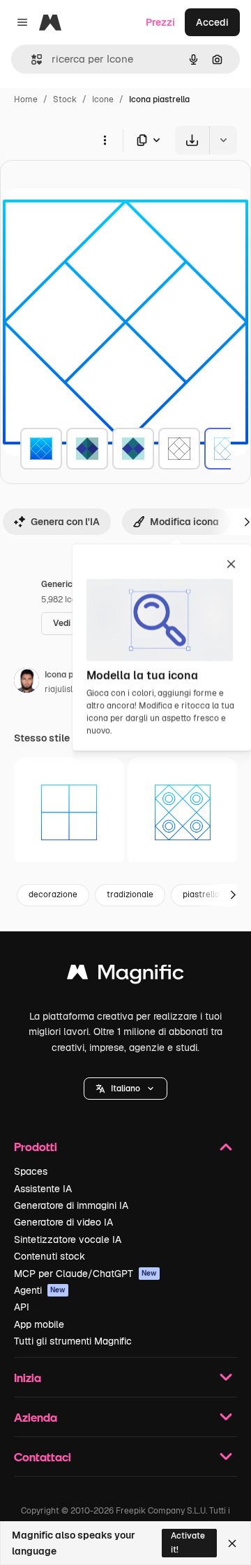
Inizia (27, 1377)
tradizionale (130, 894)
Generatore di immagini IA (71, 1205)
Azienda (35, 1417)
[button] (125, 1088)
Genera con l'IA (65, 521)
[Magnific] (125, 975)
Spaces (30, 1171)
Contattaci (42, 1457)
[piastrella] (41, 449)
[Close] (232, 1543)
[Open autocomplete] (31, 59)
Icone (103, 99)
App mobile (39, 1324)
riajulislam (65, 689)
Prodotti (35, 1146)
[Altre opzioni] (105, 140)
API (21, 1307)
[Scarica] (192, 140)
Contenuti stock (49, 1256)
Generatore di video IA (63, 1222)
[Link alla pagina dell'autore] (26, 682)
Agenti (40, 1290)
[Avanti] (232, 895)
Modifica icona (184, 521)
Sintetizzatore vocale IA (67, 1239)
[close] (231, 565)
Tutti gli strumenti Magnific (73, 1341)
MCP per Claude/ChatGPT (85, 1273)
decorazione (53, 894)
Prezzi (160, 22)
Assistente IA (43, 1188)
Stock (65, 99)
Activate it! (188, 1542)
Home (26, 99)
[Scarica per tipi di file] (149, 140)
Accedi (212, 22)
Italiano (125, 1088)
